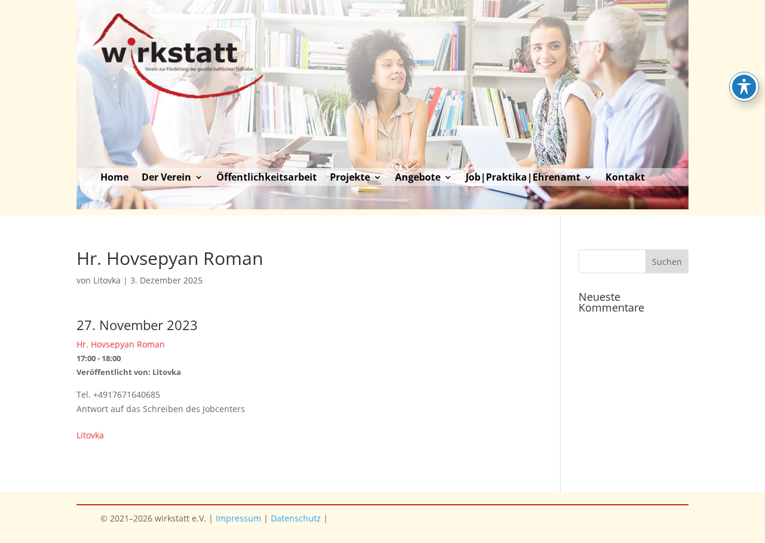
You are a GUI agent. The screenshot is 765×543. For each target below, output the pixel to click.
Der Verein (166, 178)
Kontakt (625, 178)
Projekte (350, 178)
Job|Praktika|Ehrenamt (523, 178)
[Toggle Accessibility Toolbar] (744, 86)
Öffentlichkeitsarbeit (266, 178)
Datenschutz (296, 518)
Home (114, 178)
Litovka (107, 280)
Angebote (417, 178)
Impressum (238, 518)
